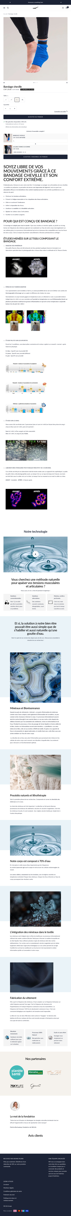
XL (22, 99)
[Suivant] (67, 82)
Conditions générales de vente (12, 1191)
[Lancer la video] (35, 554)
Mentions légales (8, 1188)
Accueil (5, 14)
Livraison (6, 1184)
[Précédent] (4, 82)
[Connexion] (63, 7)
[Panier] (67, 8)
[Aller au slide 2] (35, 82)
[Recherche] (8, 8)
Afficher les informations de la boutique (16, 127)
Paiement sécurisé (8, 1194)
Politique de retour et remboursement (9, 1199)
